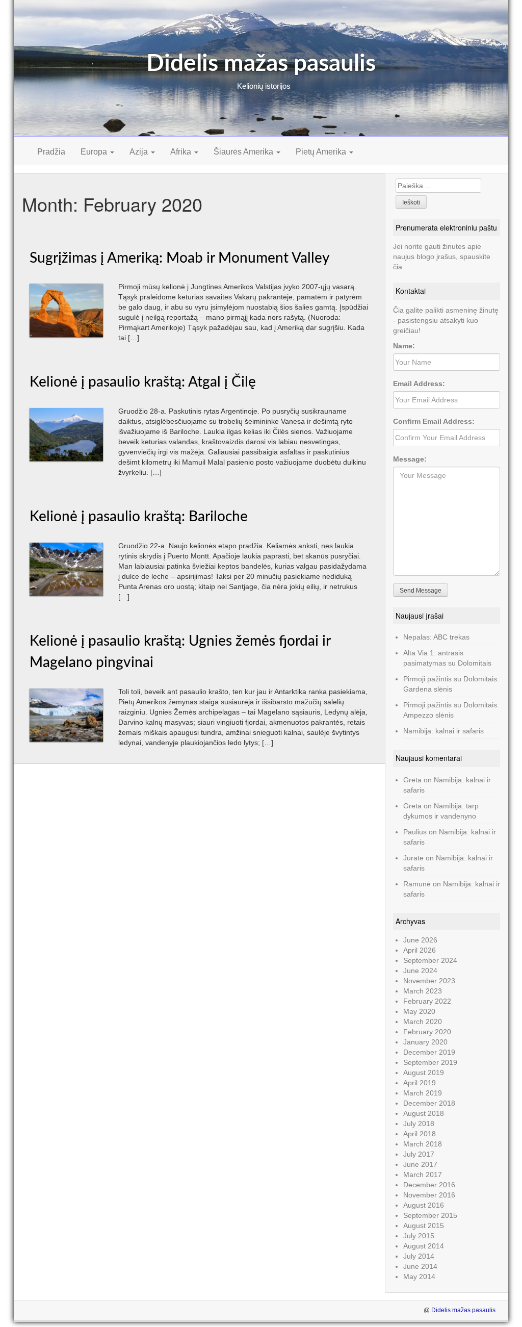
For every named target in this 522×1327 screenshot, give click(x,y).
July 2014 (418, 1256)
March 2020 (422, 1021)
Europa (95, 151)
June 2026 (420, 940)
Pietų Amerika (322, 151)
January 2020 (425, 1042)
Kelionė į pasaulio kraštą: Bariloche (139, 516)
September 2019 (430, 1062)
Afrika (181, 151)
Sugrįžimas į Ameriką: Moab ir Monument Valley (179, 258)
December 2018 (429, 1103)
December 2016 (429, 1185)
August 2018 (423, 1113)
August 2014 (423, 1246)
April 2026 (419, 950)
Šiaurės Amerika (244, 151)
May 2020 (419, 1011)
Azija (139, 151)
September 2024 (430, 960)
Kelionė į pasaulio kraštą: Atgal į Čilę (143, 382)
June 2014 (420, 1266)
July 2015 (418, 1236)
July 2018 (418, 1123)
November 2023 (429, 981)
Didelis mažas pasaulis (261, 63)
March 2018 (422, 1144)
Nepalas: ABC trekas (436, 637)
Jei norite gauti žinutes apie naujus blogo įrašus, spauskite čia (441, 256)
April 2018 (419, 1134)
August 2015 (423, 1225)
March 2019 (422, 1093)
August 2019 (423, 1072)
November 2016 (429, 1195)
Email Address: (419, 383)
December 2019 (429, 1052)
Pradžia (51, 151)
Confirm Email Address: (434, 421)
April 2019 (419, 1083)
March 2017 (422, 1174)
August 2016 (423, 1205)
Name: (404, 346)
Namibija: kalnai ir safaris (443, 731)
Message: (410, 459)
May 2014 (419, 1276)
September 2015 (430, 1215)
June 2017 (420, 1164)
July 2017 (418, 1154)
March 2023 (422, 991)
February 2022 (427, 1001)
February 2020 (427, 1032)
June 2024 (420, 970)
